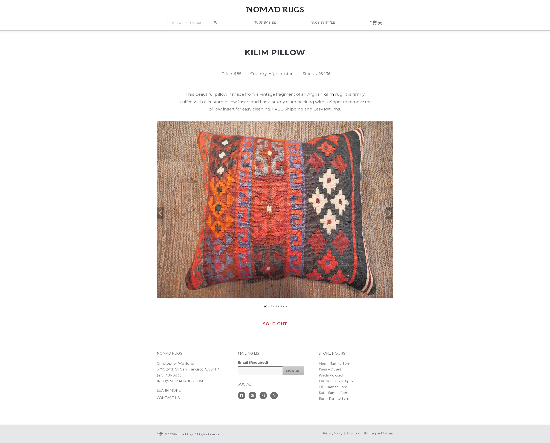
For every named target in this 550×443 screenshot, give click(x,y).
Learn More (169, 391)
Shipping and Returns (378, 433)
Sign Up (293, 371)
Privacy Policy (332, 433)
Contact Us (168, 398)
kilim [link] (329, 94)
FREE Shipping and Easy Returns (306, 109)
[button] (215, 22)
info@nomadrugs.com (180, 381)
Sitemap (353, 433)
